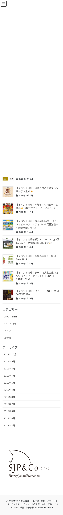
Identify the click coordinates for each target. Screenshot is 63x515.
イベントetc (10, 323)
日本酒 (7, 338)
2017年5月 (9, 418)
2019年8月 (9, 368)
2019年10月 (10, 354)
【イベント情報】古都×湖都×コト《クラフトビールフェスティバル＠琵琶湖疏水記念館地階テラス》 (37, 224)
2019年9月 (9, 361)
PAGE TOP (58, 497)
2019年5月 (9, 382)
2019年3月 (9, 397)
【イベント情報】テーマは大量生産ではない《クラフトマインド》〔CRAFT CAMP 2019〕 (37, 275)
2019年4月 (9, 390)
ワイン (7, 330)
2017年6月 (9, 411)
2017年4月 (9, 425)
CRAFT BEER (11, 316)
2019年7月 (9, 375)
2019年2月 (9, 404)
